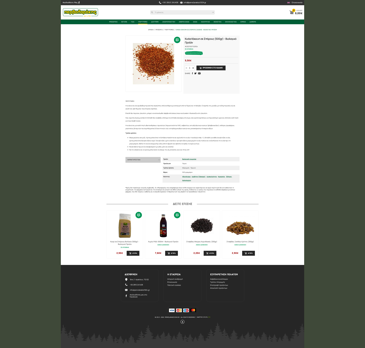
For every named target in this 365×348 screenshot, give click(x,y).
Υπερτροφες (169, 30)
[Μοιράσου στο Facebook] (192, 73)
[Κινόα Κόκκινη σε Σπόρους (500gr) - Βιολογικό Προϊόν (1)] (153, 64)
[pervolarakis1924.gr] (80, 12)
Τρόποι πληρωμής (217, 282)
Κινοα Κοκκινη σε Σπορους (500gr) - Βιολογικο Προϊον (196, 30)
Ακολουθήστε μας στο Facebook (138, 296)
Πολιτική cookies (174, 285)
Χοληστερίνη (186, 180)
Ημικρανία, (221, 177)
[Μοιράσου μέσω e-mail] (199, 73)
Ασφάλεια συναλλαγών (219, 279)
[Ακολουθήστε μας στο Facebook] (79, 2)
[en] (288, 2)
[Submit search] (213, 12)
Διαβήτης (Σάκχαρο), (199, 177)
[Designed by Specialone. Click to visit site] (203, 317)
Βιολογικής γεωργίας (189, 159)
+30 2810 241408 (170, 3)
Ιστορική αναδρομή (175, 279)
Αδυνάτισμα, (186, 177)
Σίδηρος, (229, 177)
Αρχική (151, 30)
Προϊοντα (159, 30)
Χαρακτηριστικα (133, 160)
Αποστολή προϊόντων (218, 288)
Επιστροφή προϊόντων (219, 285)
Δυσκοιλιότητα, (212, 177)
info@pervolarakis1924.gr (195, 3)
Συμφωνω (44, 339)
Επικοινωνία (297, 3)
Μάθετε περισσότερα (44, 334)
